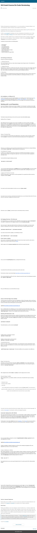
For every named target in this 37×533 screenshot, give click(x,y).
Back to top (34, 528)
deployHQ (12, 503)
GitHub (7, 34)
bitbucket (11, 34)
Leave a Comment (18, 524)
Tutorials (7, 521)
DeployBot (8, 503)
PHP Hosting (25, 515)
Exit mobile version (18, 531)
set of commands (6, 33)
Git (27, 29)
